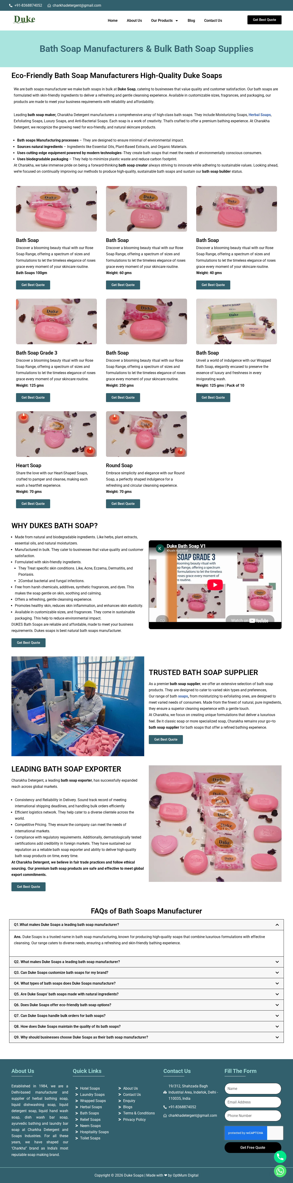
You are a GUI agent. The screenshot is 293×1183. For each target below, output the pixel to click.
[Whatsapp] (280, 1171)
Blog (191, 20)
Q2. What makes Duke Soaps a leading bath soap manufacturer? (67, 962)
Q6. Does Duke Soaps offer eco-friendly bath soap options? (62, 1005)
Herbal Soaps (260, 115)
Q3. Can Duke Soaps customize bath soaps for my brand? (61, 972)
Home (113, 20)
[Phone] (280, 1157)
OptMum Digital (185, 1175)
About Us (134, 20)
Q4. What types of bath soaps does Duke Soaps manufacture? (65, 983)
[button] (146, 924)
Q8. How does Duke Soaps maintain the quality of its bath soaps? (67, 1026)
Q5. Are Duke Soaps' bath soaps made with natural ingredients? (66, 994)
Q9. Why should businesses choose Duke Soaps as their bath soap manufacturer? (81, 1037)
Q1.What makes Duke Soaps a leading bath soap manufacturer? (66, 924)
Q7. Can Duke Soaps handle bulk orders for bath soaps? (60, 1016)
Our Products (162, 20)
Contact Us (213, 20)
